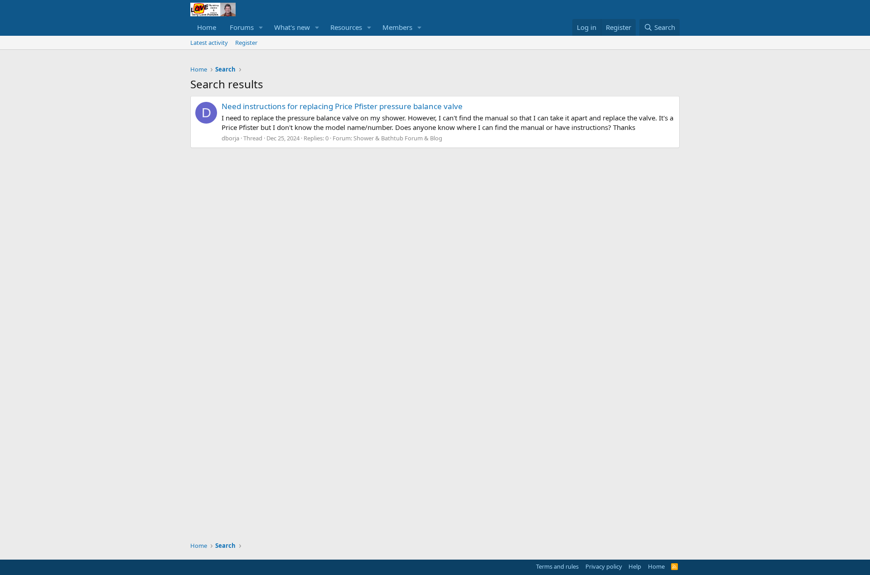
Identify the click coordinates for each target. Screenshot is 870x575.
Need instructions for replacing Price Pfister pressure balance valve (342, 106)
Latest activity (209, 42)
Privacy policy (603, 566)
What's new (292, 27)
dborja (230, 138)
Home (206, 27)
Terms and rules (557, 566)
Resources (346, 27)
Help (634, 566)
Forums (242, 27)
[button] (261, 27)
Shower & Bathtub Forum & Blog (397, 138)
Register (246, 42)
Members (397, 27)
